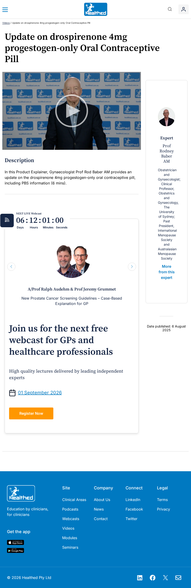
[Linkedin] (140, 577)
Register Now (31, 413)
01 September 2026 (40, 392)
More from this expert (167, 272)
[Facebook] (152, 577)
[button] (170, 9)
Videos (6, 22)
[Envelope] (178, 577)
